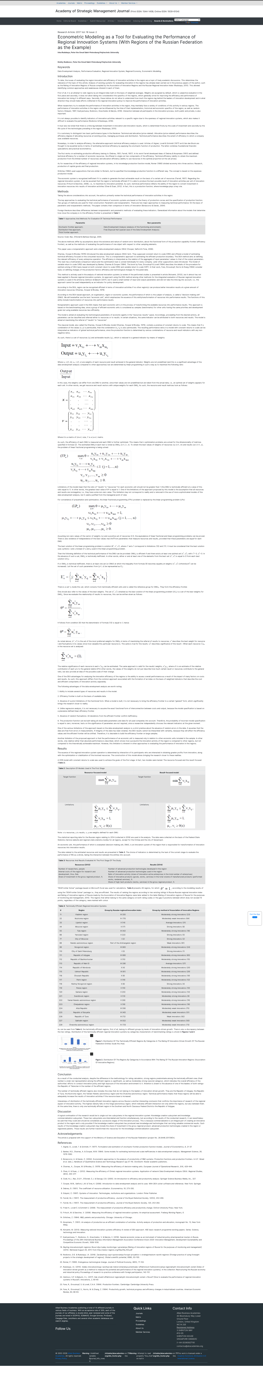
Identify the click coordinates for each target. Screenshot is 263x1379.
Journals (71, 3)
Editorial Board (70, 21)
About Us (113, 3)
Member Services (128, 3)
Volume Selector (124, 21)
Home (59, 21)
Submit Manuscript (97, 21)
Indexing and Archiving (142, 21)
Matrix (79, 3)
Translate (194, 23)
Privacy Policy (61, 1358)
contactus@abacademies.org (190, 1346)
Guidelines (101, 3)
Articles (111, 21)
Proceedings (89, 3)
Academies (61, 3)
